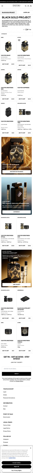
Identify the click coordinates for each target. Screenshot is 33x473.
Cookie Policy (12, 458)
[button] (25, 61)
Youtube (5, 445)
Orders (5, 395)
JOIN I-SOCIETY (16, 284)
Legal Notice (6, 428)
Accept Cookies (16, 462)
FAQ (4, 409)
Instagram (6, 439)
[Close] (30, 448)
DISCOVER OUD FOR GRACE (16, 172)
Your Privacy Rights (16, 470)
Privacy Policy (19, 381)
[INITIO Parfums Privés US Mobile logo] (16, 6)
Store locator (6, 417)
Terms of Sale (6, 425)
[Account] (28, 6)
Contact (5, 406)
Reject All (16, 466)
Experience (16, 212)
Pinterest (5, 442)
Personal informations (9, 398)
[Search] (26, 6)
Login (4, 392)
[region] (16, 459)
